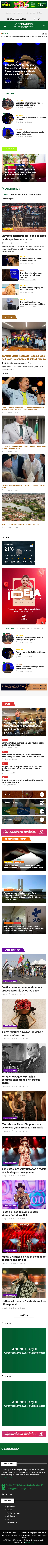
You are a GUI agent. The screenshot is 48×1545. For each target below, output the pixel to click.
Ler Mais (5, 373)
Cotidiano (9, 60)
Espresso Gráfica (36, 13)
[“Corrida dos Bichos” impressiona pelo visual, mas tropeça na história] (24, 1106)
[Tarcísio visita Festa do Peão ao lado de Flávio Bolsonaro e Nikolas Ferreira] (24, 336)
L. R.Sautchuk (6, 1039)
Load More (24, 1315)
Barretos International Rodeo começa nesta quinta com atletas (24, 237)
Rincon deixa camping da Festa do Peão (31, 288)
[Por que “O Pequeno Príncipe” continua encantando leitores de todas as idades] (24, 1058)
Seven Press (10, 13)
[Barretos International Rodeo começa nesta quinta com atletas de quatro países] (24, 217)
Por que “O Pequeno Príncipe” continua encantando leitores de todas (21, 1079)
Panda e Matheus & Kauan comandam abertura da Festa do (24, 1258)
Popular (24, 628)
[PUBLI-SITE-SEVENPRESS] (24, 832)
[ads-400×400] (24, 1350)
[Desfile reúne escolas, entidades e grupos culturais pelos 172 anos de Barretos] (24, 969)
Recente (10, 94)
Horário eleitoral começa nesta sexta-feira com (30, 133)
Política (19, 129)
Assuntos (39, 628)
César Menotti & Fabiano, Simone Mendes (31, 118)
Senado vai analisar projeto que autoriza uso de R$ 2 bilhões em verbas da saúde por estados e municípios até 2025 (24, 928)
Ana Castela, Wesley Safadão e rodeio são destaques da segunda (24, 1170)
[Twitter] (6, 1494)
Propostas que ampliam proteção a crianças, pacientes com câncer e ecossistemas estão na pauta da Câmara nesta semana (23, 896)
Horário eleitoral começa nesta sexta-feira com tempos (31, 275)
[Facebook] (2, 1494)
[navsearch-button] (44, 25)
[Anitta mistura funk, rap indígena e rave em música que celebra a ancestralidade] (24, 1014)
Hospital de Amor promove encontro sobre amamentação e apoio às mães (23, 726)
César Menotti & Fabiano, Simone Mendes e (31, 259)
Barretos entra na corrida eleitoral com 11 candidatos (21, 524)
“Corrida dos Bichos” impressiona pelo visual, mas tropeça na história (23, 1126)
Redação (6, 243)
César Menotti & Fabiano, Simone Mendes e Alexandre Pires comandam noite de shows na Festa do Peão (21, 69)
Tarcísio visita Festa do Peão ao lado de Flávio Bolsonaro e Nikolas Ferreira (24, 357)
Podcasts (19, 862)
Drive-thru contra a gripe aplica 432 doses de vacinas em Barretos (22, 781)
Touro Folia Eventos (22, 13)
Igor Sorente (11, 178)
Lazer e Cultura (10, 981)
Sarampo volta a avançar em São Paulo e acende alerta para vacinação (24, 744)
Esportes (9, 165)
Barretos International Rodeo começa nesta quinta (29, 104)
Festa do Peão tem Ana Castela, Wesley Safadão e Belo (20, 1213)
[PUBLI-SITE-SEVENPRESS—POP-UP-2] (24, 596)
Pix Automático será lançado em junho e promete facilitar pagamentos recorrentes (24, 857)
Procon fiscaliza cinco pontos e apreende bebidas (32, 303)
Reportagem (20, 165)
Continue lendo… (7, 1477)
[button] (5, 26)
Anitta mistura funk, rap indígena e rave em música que (22, 1033)
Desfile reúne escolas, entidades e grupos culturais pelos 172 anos (22, 989)
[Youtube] (10, 1494)
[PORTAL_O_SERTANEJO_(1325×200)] (24, 4)
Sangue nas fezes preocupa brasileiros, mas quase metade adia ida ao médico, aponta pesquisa (22, 768)
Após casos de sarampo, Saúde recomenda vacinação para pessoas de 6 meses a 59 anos (23, 755)
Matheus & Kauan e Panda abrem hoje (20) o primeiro (24, 1302)
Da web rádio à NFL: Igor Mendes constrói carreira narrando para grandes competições (20, 172)
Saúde (7, 719)
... (6, 85)
